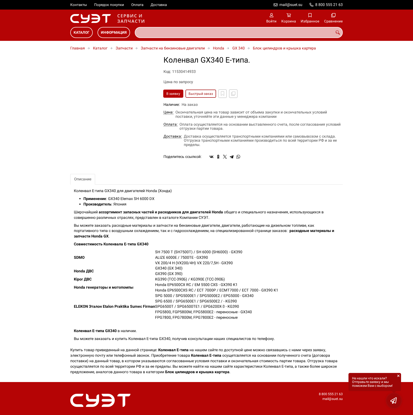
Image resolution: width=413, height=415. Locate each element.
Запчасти (124, 48)
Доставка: (172, 136)
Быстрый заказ (201, 94)
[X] (225, 157)
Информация (114, 32)
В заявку (173, 94)
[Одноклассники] (218, 157)
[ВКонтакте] (211, 157)
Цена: (168, 112)
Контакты (78, 5)
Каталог (81, 32)
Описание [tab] (82, 179)
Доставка (159, 5)
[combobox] (239, 32)
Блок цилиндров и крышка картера (284, 48)
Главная (77, 48)
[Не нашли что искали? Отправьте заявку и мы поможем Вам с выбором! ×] (394, 400)
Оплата (137, 5)
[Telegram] (231, 157)
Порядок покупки (109, 5)
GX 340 (238, 48)
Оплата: (170, 124)
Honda (218, 48)
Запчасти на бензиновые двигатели (173, 48)
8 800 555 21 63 (329, 4)
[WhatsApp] (238, 157)
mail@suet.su (290, 4)
